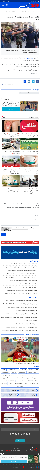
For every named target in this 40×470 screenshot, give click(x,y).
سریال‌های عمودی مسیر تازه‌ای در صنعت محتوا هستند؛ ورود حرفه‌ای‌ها (20, 287)
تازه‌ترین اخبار (34, 261)
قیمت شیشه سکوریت (13, 369)
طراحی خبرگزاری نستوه (31, 467)
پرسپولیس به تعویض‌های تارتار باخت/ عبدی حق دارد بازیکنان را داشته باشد (19, 304)
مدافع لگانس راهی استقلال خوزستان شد (27, 284)
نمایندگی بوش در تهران (8, 381)
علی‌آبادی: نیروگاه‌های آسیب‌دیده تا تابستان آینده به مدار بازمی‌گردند (21, 294)
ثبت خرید (10, 109)
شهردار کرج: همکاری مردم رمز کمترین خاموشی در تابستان (23, 280)
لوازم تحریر (23, 369)
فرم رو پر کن (14, 461)
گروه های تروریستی (24, 93)
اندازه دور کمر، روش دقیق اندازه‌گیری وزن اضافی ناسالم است (22, 307)
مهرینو (10, 383)
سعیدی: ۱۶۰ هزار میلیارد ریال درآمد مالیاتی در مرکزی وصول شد (22, 274)
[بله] (27, 434)
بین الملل (36, 12)
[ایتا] (10, 434)
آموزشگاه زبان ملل (34, 383)
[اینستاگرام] (24, 434)
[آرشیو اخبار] (13, 434)
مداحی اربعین (34, 375)
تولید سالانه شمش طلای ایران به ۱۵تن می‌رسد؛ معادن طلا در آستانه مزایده (19, 330)
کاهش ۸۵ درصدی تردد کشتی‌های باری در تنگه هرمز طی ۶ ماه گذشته (20, 314)
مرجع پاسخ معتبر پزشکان (9, 375)
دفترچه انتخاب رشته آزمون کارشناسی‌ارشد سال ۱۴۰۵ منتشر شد (22, 290)
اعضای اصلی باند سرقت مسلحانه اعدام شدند (26, 324)
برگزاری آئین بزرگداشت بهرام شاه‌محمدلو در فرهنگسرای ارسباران (22, 270)
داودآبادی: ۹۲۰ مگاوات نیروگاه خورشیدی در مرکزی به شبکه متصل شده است (19, 267)
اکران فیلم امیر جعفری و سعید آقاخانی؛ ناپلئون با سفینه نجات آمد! (21, 327)
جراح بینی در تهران (33, 369)
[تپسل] (2, 100)
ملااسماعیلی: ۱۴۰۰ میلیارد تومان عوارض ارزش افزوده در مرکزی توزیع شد (20, 264)
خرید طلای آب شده (33, 372)
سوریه (36, 93)
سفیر (3, 369)
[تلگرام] (29, 434)
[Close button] (39, 454)
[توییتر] (21, 434)
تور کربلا (14, 372)
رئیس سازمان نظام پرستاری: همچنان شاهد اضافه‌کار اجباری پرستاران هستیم (19, 317)
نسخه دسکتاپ (20, 441)
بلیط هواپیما (21, 381)
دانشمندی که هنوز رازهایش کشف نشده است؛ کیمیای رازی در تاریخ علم (20, 277)
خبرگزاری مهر (30, 58)
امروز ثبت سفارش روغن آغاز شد (29, 320)
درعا (32, 93)
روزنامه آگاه (20, 386)
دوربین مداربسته (23, 375)
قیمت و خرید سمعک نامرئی (20, 383)
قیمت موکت (22, 372)
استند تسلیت (5, 372)
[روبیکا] (18, 434)
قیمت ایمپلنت (19, 378)
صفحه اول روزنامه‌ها (32, 334)
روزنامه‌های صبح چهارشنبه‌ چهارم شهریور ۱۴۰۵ (26, 310)
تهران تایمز (4, 383)
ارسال (3, 235)
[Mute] (25, 110)
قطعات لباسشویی (7, 378)
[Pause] (22, 110)
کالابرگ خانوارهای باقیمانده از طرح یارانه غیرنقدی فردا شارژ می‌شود (21, 301)
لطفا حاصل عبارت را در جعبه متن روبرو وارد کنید (27, 228)
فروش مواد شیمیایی (32, 378)
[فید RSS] (16, 434)
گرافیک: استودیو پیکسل (18, 467)
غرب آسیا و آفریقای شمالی (26, 12)
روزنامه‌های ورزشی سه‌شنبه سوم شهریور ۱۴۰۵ (26, 363)
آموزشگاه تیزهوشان (32, 381)
